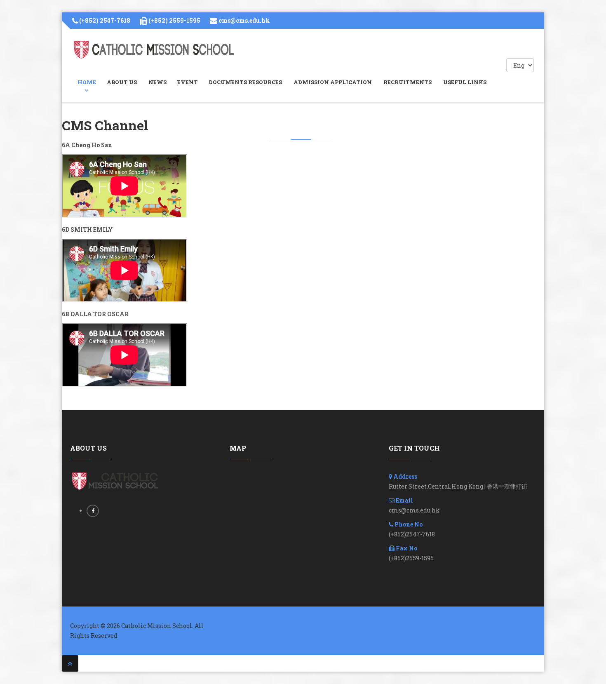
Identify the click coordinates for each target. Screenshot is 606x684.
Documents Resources (245, 82)
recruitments (407, 82)
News (157, 82)
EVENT (187, 82)
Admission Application (333, 82)
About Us (122, 82)
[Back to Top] (70, 663)
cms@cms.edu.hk (244, 20)
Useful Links (464, 82)
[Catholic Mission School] (154, 49)
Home (87, 82)
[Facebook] (93, 511)
